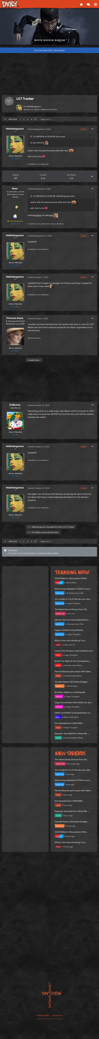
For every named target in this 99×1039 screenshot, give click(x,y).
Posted (39, 128)
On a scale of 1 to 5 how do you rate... (73, 598)
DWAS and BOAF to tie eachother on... (73, 712)
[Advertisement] (49, 73)
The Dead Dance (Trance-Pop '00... (71, 609)
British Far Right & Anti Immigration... (73, 660)
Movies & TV (70, 644)
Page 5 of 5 (45, 119)
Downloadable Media (74, 737)
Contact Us (57, 1015)
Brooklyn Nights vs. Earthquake (70, 691)
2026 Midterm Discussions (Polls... (71, 578)
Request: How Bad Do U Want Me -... (72, 733)
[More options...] (92, 129)
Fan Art (71, 613)
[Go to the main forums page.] (88, 4)
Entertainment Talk (75, 592)
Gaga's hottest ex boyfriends (69, 629)
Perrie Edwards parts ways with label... (73, 671)
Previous (13, 119)
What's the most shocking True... (71, 640)
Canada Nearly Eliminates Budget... (72, 681)
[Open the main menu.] (95, 4)
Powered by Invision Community (49, 1018)
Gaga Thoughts (74, 603)
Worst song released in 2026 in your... (73, 588)
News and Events (49, 109)
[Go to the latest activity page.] (81, 4)
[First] (5, 119)
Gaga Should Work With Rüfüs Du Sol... (74, 702)
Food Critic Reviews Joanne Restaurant (74, 650)
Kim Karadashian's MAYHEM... (69, 722)
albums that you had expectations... (72, 619)
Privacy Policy (43, 1015)
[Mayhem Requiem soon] (49, 27)
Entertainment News (73, 665)
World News (71, 582)
